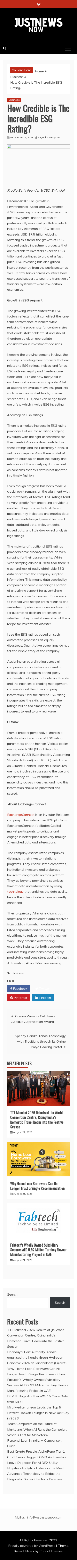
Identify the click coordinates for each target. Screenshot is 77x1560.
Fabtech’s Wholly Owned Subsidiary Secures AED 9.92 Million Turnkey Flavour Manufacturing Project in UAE (38, 1249)
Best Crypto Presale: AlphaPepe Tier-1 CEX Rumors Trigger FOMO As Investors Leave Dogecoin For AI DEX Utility (37, 1456)
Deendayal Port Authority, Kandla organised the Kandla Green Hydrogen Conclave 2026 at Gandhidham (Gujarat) (37, 1357)
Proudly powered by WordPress (32, 1546)
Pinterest (20, 998)
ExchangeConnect (20, 815)
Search (12, 1294)
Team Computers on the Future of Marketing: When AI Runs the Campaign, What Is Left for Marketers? (37, 1429)
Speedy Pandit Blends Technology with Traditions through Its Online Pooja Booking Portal (40, 1041)
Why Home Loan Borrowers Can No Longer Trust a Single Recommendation (37, 1186)
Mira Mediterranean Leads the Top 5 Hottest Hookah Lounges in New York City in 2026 (38, 1412)
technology (15, 891)
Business (14, 99)
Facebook (19, 988)
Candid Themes (51, 1551)
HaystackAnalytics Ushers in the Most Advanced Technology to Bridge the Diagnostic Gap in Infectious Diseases (35, 1473)
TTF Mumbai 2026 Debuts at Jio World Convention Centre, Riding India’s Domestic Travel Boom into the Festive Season (36, 1119)
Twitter (44, 988)
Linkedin (44, 998)
